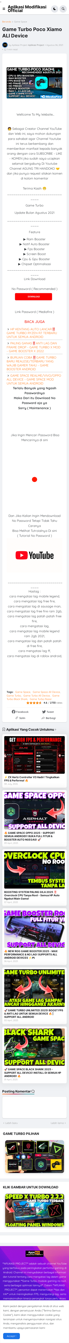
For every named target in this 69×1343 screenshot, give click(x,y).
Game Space (20, 22)
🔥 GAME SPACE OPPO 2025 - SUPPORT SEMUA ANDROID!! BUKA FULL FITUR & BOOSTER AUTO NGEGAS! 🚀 (29, 836)
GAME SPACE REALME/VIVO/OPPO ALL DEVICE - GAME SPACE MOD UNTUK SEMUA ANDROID (34, 379)
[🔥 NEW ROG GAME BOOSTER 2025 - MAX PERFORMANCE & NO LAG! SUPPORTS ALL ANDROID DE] (34, 929)
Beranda (6, 22)
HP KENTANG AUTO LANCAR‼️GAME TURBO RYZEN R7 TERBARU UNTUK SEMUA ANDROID (32, 333)
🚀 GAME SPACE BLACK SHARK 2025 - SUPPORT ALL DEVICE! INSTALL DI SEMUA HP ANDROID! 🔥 (32, 1072)
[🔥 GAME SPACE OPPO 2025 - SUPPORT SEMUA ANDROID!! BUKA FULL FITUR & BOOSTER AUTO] (34, 810)
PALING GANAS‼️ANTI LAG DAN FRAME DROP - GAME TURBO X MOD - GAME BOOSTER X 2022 (33, 347)
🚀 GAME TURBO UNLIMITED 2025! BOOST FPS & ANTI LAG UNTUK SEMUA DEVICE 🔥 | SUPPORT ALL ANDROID (33, 1013)
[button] (5, 9)
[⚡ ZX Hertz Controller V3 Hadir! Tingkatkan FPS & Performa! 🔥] (34, 755)
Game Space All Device (46, 692)
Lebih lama (57, 1123)
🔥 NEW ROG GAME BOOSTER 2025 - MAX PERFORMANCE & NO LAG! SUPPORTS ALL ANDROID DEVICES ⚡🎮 (31, 954)
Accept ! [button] (11, 1336)
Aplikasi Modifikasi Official (27, 8)
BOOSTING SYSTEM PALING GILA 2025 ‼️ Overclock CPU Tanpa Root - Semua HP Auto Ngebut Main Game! (32, 895)
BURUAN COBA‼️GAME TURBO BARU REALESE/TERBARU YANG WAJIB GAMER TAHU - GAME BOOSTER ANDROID (31, 363)
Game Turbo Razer (41, 699)
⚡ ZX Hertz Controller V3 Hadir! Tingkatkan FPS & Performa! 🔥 (31, 779)
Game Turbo (14, 695)
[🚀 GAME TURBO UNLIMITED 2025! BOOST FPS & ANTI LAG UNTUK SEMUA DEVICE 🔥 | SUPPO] (34, 988)
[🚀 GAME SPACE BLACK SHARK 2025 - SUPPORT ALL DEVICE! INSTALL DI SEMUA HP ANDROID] (34, 1047)
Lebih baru (11, 1123)
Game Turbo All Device (36, 695)
